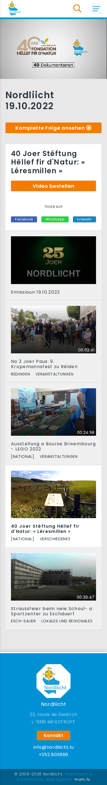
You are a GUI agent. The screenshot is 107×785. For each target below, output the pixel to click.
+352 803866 (53, 754)
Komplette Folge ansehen (50, 127)
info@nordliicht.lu (53, 747)
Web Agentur (59, 779)
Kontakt (53, 735)
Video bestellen (54, 186)
